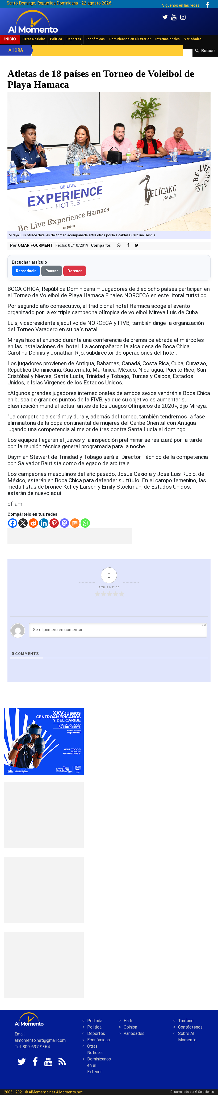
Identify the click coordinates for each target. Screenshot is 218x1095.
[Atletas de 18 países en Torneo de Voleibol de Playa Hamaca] (109, 161)
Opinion (130, 1027)
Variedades (193, 39)
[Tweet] (135, 245)
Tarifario (186, 1020)
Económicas (95, 39)
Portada (94, 1020)
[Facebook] (12, 523)
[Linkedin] (43, 523)
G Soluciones (204, 1092)
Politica (94, 1027)
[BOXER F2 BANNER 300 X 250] (44, 741)
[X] (23, 523)
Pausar (51, 271)
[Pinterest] (54, 523)
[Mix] (74, 523)
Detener (75, 271)
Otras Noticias (33, 39)
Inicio (10, 39)
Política (56, 39)
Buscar (208, 50)
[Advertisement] (69, 536)
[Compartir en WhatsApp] (116, 245)
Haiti (128, 1020)
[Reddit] (33, 523)
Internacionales (167, 39)
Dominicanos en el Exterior (130, 39)
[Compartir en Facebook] (125, 245)
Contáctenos (190, 1027)
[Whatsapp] (85, 523)
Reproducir (26, 271)
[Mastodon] (64, 523)
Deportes (73, 39)
